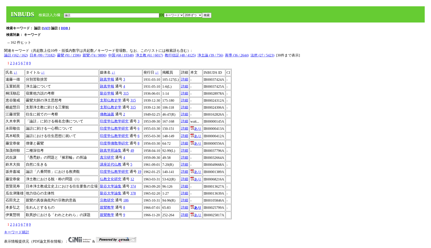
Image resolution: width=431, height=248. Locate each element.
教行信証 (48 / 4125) (180, 55)
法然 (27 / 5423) (262, 55)
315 (126, 93)
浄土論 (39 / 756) (210, 55)
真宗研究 (107, 157)
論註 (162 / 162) (16, 55)
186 (126, 200)
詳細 (184, 79)
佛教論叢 (107, 114)
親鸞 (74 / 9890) (94, 55)
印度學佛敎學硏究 (114, 143)
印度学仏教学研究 (114, 121)
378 (133, 193)
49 (132, 150)
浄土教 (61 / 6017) (149, 55)
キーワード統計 (16, 232)
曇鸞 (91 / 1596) (69, 55)
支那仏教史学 (110, 100)
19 (139, 172)
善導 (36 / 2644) (237, 55)
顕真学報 (107, 79)
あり (197, 129)
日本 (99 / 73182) (42, 55)
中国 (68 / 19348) (121, 55)
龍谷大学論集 (110, 186)
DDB (65, 28)
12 (132, 179)
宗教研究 (107, 200)
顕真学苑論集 (110, 150)
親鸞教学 (107, 207)
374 (133, 186)
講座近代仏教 (110, 164)
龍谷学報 (107, 93)
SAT (46, 28)
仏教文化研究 (110, 179)
